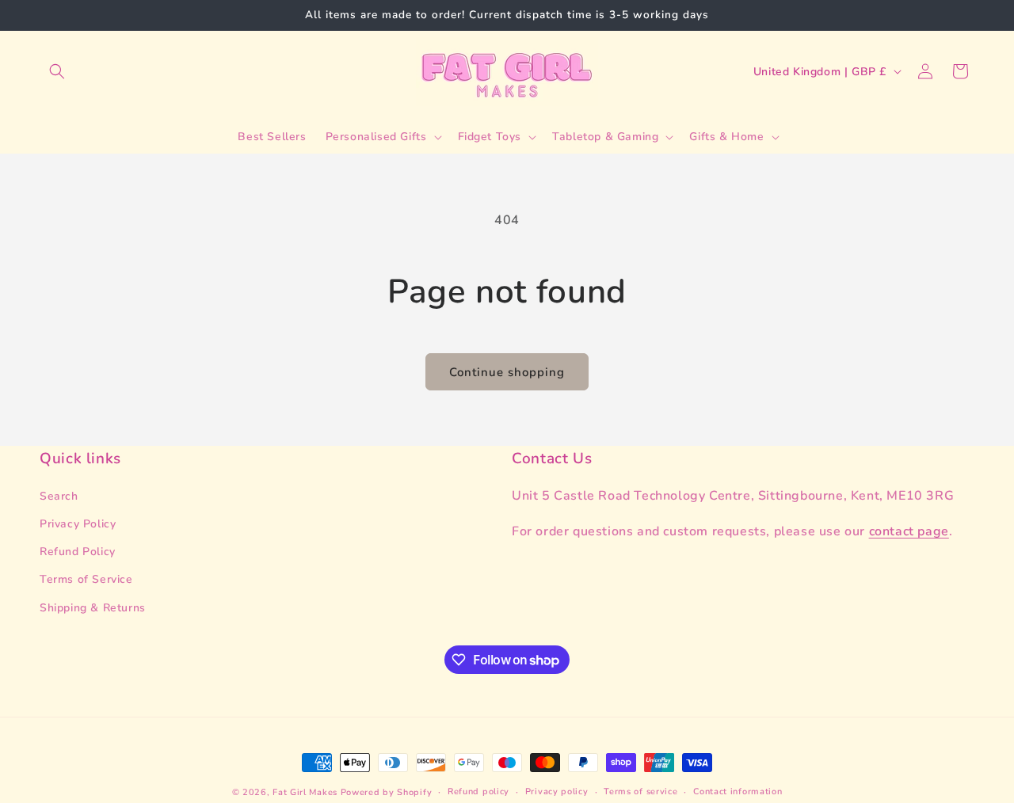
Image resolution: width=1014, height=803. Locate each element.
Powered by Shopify (387, 792)
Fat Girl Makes (305, 792)
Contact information (737, 791)
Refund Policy (78, 551)
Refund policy (478, 791)
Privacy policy (557, 791)
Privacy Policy (78, 523)
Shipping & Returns (93, 607)
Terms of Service (86, 579)
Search (59, 496)
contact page (909, 531)
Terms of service (640, 791)
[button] (57, 71)
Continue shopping (507, 372)
